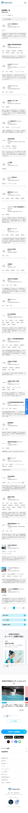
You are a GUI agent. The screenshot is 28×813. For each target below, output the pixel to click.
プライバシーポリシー (14, 797)
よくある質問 (4, 771)
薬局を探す (3, 761)
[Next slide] (7, 666)
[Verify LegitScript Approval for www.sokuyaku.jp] (10, 802)
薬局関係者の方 (4, 780)
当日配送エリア (4, 763)
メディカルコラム (5, 769)
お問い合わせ (4, 774)
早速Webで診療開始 (14, 732)
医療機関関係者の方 (5, 777)
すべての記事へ (14, 721)
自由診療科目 (4, 751)
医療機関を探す (4, 758)
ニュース (3, 766)
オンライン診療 (5, 748)
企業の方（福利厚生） (6, 782)
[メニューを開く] (25, 2)
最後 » (23, 608)
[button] (7, 716)
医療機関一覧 (10, 15)
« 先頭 (4, 608)
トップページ (4, 15)
